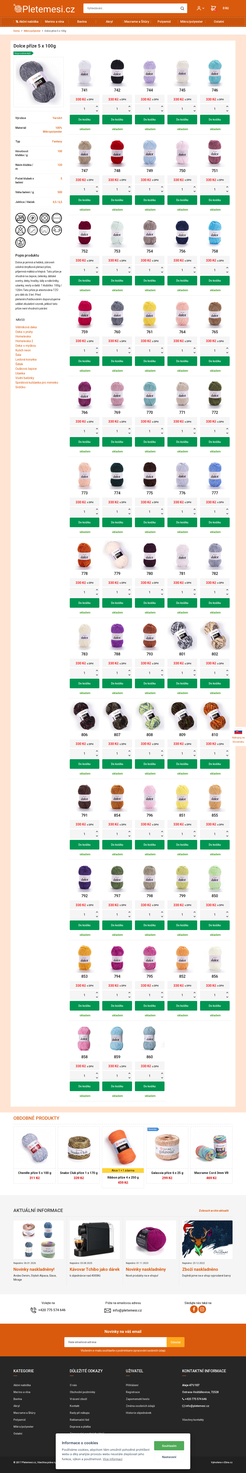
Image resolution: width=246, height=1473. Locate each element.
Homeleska (23, 336)
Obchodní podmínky (82, 1392)
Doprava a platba (80, 1426)
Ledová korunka (26, 359)
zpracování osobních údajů (149, 1350)
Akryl (109, 21)
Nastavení (169, 1457)
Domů (16, 31)
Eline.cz (228, 1462)
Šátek (19, 364)
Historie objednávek (138, 1412)
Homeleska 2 (24, 341)
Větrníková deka (26, 327)
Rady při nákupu (80, 1412)
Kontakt (74, 1405)
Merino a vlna (54, 21)
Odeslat (175, 1342)
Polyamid (164, 21)
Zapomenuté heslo (138, 1399)
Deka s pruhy (24, 332)
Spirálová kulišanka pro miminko (36, 382)
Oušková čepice (26, 369)
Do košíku (84, 119)
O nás (73, 1385)
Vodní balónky (24, 378)
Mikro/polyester (191, 21)
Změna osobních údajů (140, 1405)
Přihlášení (132, 1385)
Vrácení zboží (78, 1399)
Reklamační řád (79, 1419)
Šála (18, 355)
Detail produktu (33, 1175)
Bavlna (82, 21)
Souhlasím (169, 1446)
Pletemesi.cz (29, 1462)
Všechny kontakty (193, 1419)
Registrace (133, 1392)
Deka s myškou (25, 345)
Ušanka (20, 373)
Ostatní (219, 21)
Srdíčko (20, 387)
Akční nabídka (28, 21)
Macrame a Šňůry (136, 21)
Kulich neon (23, 350)
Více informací (112, 1459)
